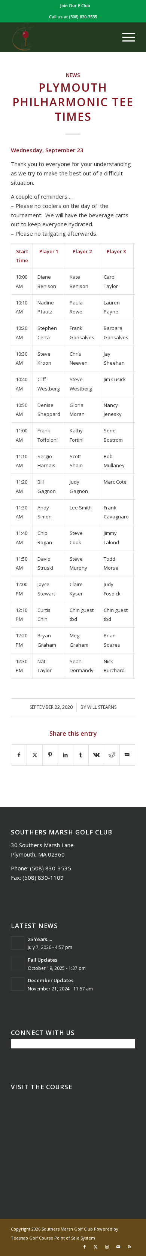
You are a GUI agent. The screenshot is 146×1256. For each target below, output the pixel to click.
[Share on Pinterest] (50, 755)
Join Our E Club (75, 5)
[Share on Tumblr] (80, 755)
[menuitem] (75, 5)
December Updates (50, 980)
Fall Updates (42, 959)
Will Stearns (101, 707)
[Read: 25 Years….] (17, 943)
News (73, 75)
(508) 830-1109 (43, 877)
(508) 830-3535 (83, 16)
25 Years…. (40, 939)
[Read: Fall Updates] (17, 963)
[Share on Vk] (96, 755)
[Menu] (125, 37)
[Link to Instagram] (107, 1246)
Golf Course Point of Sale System (62, 1238)
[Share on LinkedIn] (65, 755)
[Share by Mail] (127, 755)
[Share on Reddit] (111, 755)
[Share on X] (34, 755)
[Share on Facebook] (19, 755)
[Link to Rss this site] (129, 1246)
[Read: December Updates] (17, 984)
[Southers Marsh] (60, 37)
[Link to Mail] (118, 1246)
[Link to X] (95, 1246)
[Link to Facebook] (84, 1246)
